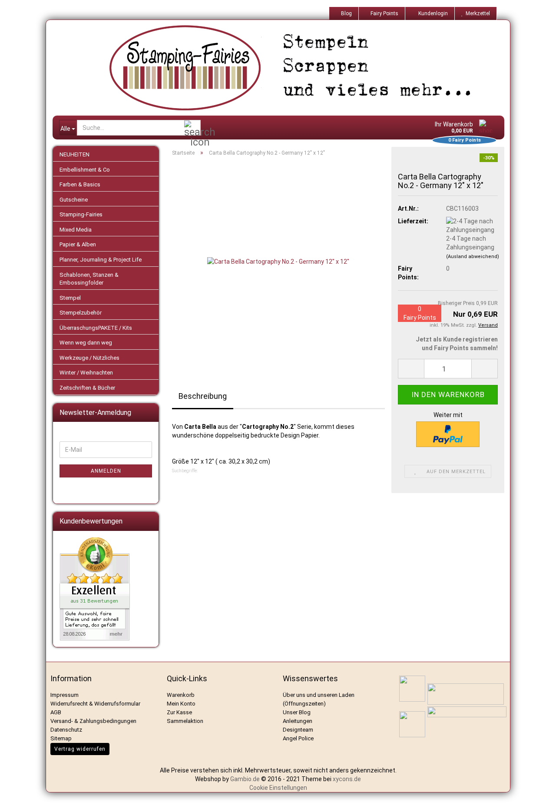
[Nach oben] (538, 799)
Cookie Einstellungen (278, 787)
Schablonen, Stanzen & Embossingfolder (89, 279)
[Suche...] (192, 128)
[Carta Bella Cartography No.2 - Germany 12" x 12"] (278, 260)
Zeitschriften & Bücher (87, 387)
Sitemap (61, 738)
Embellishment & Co (85, 169)
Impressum (64, 695)
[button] (411, 368)
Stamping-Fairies (81, 214)
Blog (346, 13)
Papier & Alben (78, 244)
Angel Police (299, 738)
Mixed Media (76, 229)
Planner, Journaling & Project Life (101, 259)
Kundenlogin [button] (432, 13)
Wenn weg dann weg (86, 342)
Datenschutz (66, 729)
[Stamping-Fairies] (285, 68)
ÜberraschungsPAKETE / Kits (96, 328)
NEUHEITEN (74, 154)
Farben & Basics (80, 184)
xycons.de (347, 779)
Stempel (70, 298)
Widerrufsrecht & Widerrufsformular (95, 703)
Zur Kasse (179, 712)
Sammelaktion (185, 721)
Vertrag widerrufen (80, 749)
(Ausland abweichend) (472, 256)
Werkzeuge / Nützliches (89, 358)
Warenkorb (181, 695)
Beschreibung (203, 396)
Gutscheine (74, 199)
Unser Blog (297, 712)
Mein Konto (181, 703)
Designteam (298, 729)
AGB (55, 712)
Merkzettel (476, 13)
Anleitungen (297, 721)
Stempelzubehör (81, 312)
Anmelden (106, 471)
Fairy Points (383, 13)
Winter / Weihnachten (86, 372)
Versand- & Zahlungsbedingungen (93, 721)
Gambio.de (245, 779)
